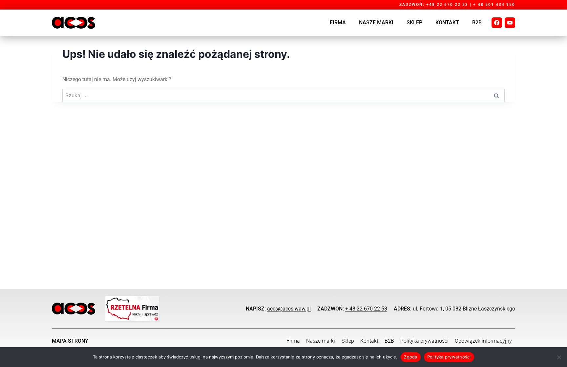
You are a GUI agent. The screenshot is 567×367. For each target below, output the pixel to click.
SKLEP (414, 22)
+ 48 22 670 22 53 (366, 309)
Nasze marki (376, 22)
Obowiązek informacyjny (483, 341)
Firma (338, 22)
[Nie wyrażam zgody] (559, 357)
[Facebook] (497, 22)
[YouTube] (510, 22)
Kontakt (447, 22)
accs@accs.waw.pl (289, 309)
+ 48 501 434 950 (494, 4)
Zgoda (410, 356)
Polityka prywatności (424, 341)
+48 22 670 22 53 (447, 4)
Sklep (348, 341)
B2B (477, 22)
